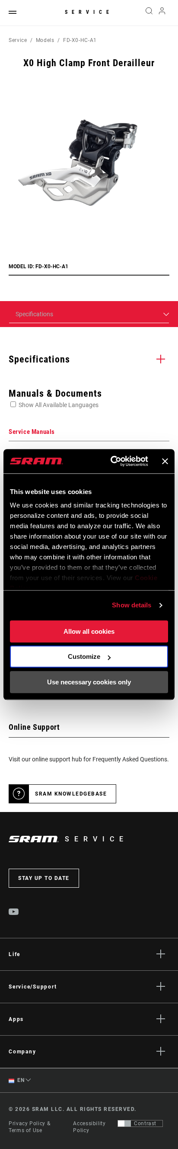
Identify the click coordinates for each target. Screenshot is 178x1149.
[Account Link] (162, 13)
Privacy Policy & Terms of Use (29, 1126)
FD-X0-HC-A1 (80, 40)
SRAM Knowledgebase (71, 794)
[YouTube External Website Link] (14, 913)
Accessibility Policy (89, 1126)
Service (89, 12)
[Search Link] (149, 12)
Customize (84, 656)
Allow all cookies (89, 631)
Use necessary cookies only (89, 682)
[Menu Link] (12, 12)
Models (45, 40)
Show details (131, 605)
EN (20, 1080)
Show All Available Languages (59, 404)
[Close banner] (165, 461)
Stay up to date (44, 878)
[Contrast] (124, 1123)
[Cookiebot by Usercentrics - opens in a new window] (112, 461)
